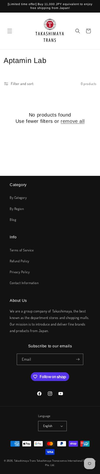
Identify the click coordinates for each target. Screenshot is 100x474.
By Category (18, 197)
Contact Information (24, 283)
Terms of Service (22, 250)
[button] (9, 31)
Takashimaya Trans (25, 460)
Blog (13, 220)
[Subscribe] (77, 359)
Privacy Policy (20, 272)
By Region (17, 209)
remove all (72, 121)
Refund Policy (19, 261)
